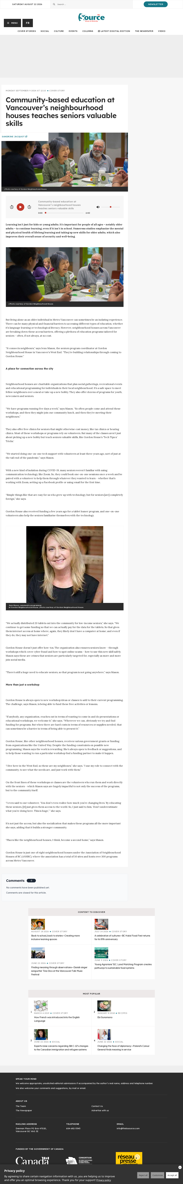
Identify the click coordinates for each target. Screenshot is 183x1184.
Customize (157, 1175)
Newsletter (155, 4)
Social (45, 31)
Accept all (172, 1175)
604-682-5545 (73, 1128)
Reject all (143, 1175)
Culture (59, 31)
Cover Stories (27, 31)
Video (162, 31)
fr (27, 23)
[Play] (20, 207)
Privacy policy (103, 1180)
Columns (87, 31)
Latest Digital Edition (115, 31)
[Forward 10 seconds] (29, 207)
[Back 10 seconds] (11, 207)
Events (73, 31)
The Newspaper (144, 31)
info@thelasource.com (128, 1128)
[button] (12, 23)
